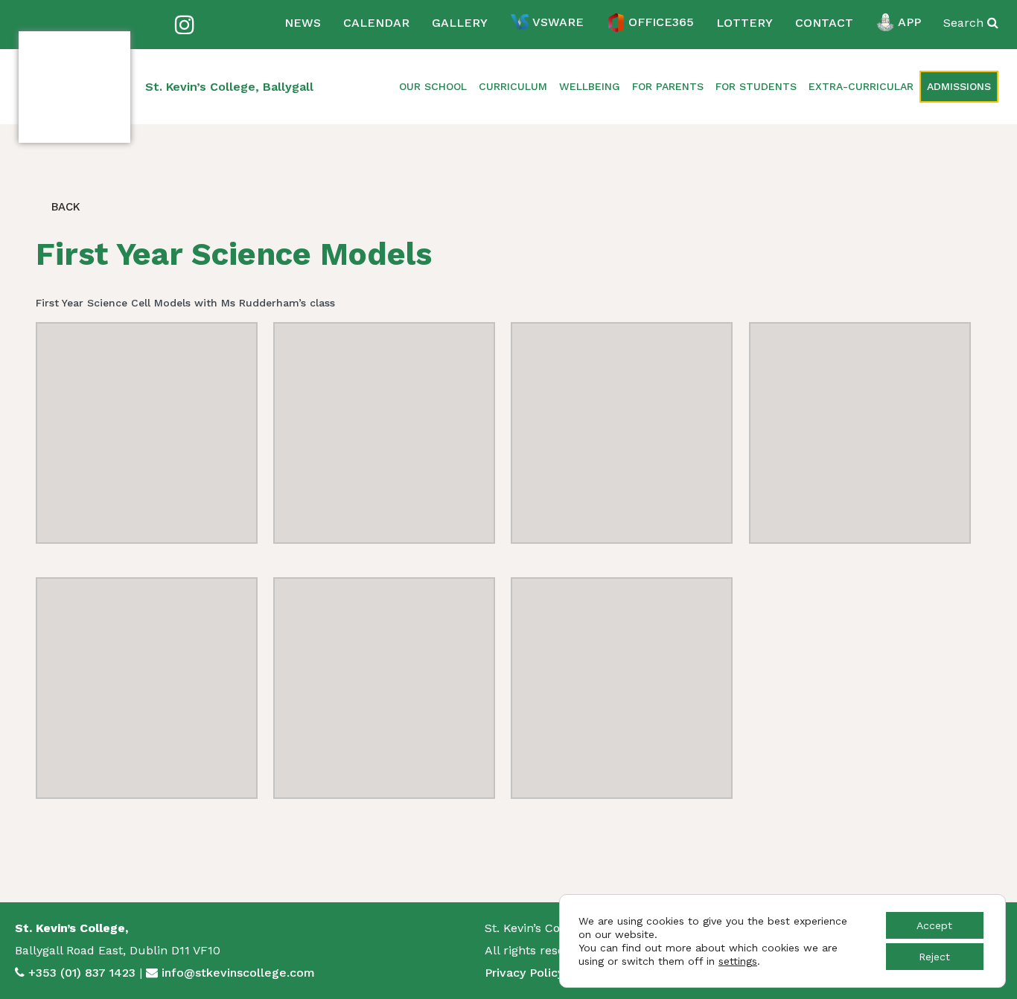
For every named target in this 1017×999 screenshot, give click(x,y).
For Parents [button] (668, 86)
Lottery (744, 23)
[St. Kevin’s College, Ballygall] (74, 87)
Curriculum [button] (513, 86)
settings (737, 961)
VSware (558, 22)
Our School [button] (433, 86)
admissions (959, 86)
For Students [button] (756, 86)
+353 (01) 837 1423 (82, 973)
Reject (934, 957)
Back (64, 206)
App (909, 22)
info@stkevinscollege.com (238, 973)
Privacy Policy (524, 973)
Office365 (661, 22)
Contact (824, 23)
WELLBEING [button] (589, 86)
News (302, 23)
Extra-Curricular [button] (861, 86)
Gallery (460, 23)
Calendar (376, 23)
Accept (934, 925)
